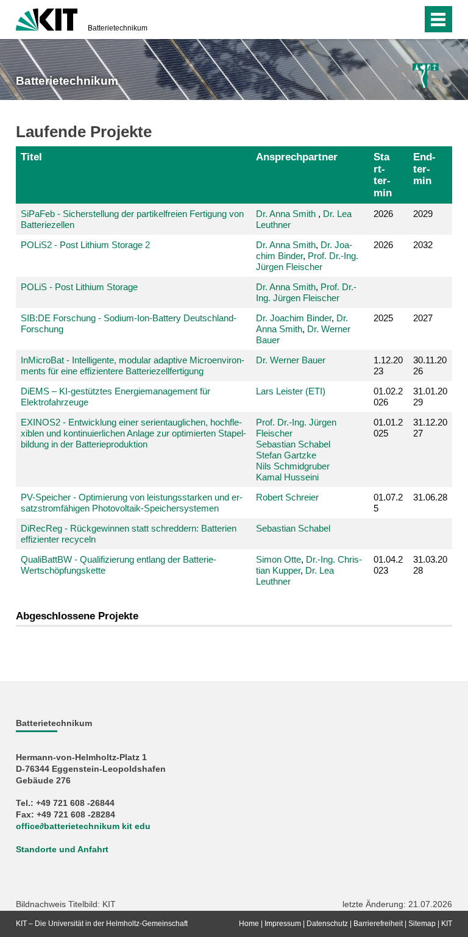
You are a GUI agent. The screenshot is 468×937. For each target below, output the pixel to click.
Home (249, 923)
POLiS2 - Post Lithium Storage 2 (85, 245)
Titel (31, 156)
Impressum (282, 923)
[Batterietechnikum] (425, 75)
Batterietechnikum (117, 28)
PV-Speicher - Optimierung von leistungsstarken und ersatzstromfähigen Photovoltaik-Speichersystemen (132, 502)
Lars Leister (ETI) (290, 391)
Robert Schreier (287, 497)
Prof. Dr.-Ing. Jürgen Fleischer (307, 261)
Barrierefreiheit (378, 923)
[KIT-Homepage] (46, 18)
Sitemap (422, 923)
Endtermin (424, 169)
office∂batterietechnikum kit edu (83, 826)
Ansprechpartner (297, 156)
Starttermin (383, 174)
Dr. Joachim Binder (294, 318)
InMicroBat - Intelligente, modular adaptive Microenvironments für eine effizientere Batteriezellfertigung (132, 365)
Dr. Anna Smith (286, 213)
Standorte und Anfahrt (62, 849)
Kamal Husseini (287, 477)
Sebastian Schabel (293, 444)
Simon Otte (278, 559)
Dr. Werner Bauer (290, 360)
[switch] (388, 19)
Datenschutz (327, 923)
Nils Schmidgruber (293, 466)
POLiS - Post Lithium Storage (79, 287)
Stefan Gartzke (286, 455)
